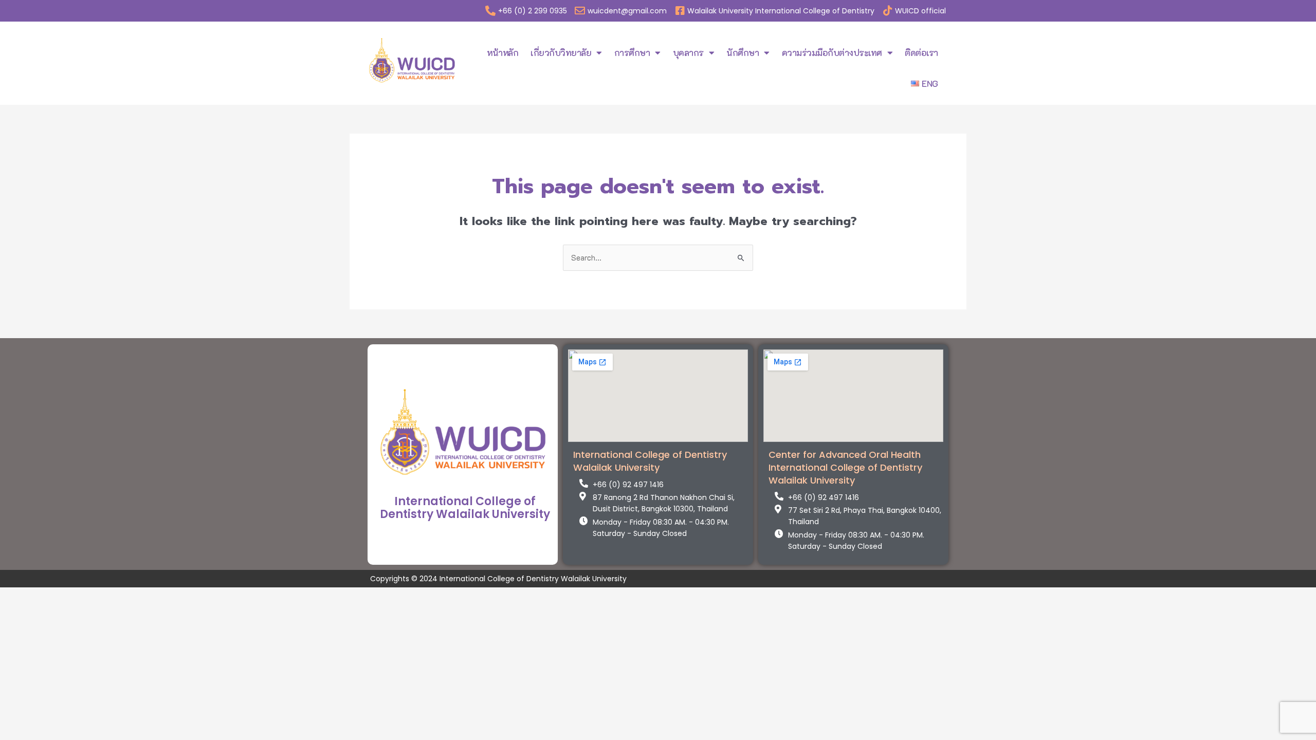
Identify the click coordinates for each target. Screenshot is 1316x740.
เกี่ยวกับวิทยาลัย (561, 52)
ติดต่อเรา (921, 52)
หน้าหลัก (502, 52)
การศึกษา (632, 52)
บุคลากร (688, 52)
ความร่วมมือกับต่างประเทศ (832, 52)
